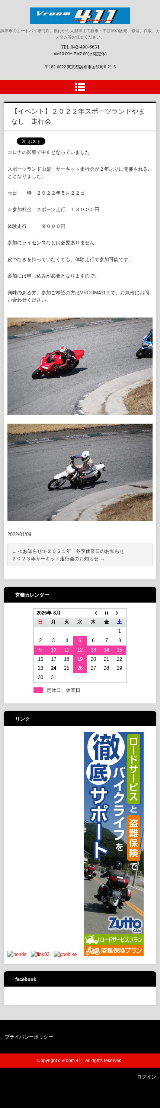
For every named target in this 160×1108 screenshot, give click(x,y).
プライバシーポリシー (29, 1037)
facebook (25, 979)
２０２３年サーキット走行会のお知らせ (58, 558)
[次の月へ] (120, 613)
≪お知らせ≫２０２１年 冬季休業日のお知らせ (68, 551)
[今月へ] (106, 613)
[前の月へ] (93, 613)
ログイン (146, 1077)
